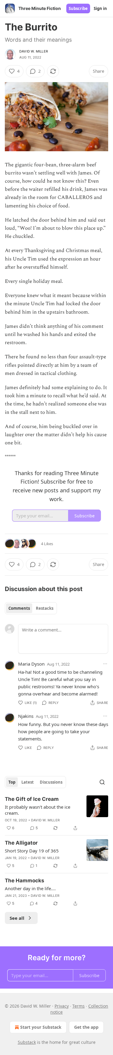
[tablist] (31, 608)
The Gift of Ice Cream (32, 799)
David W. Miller (33, 51)
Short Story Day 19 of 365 (32, 851)
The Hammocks (24, 881)
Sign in (100, 8)
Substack (27, 1042)
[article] (56, 813)
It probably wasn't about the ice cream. (37, 810)
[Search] (102, 782)
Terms (78, 1006)
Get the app (86, 1027)
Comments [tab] (19, 608)
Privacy (62, 1006)
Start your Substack (40, 1027)
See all (17, 918)
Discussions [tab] (51, 782)
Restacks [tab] (44, 608)
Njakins (25, 716)
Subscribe (78, 8)
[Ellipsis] (105, 664)
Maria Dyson (31, 664)
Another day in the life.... (30, 888)
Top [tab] (11, 782)
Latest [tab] (27, 782)
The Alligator (21, 843)
